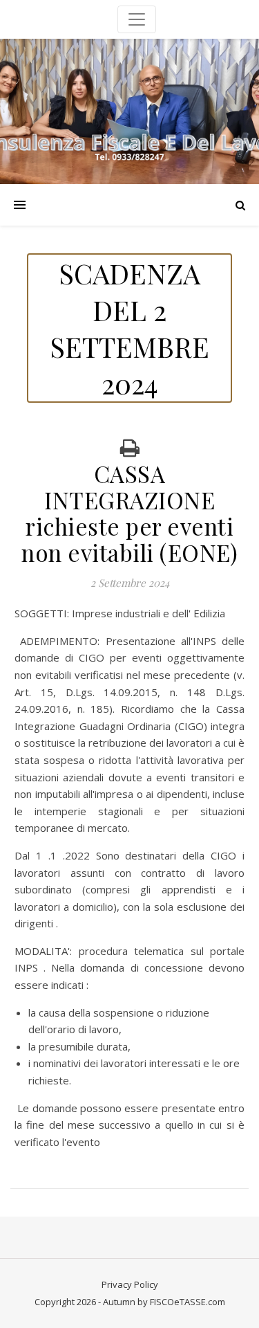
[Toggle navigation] (136, 19)
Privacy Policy (130, 1284)
